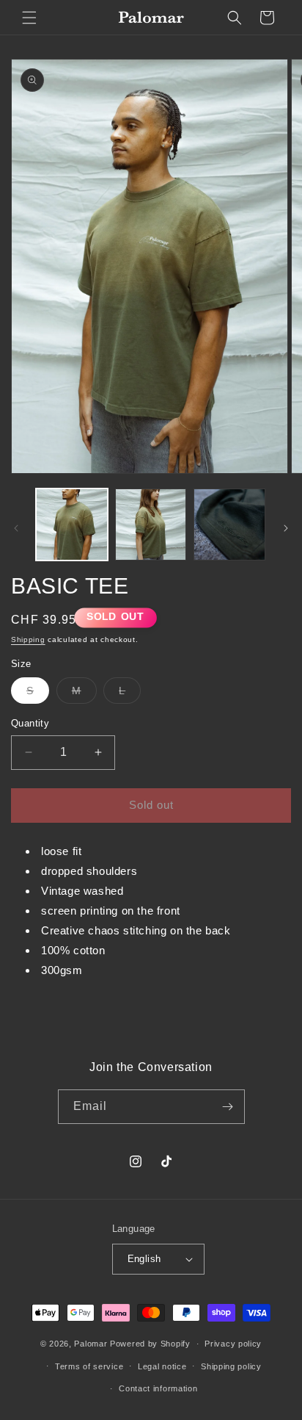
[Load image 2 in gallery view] (151, 525)
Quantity (30, 723)
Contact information (158, 1388)
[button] (29, 17)
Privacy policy (233, 1343)
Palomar (90, 1343)
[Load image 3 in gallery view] (229, 525)
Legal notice (162, 1366)
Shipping (28, 639)
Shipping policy (231, 1366)
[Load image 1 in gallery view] (72, 525)
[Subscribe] (228, 1106)
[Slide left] (16, 528)
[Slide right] (286, 528)
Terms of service (89, 1366)
